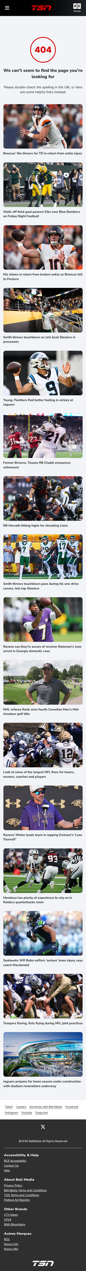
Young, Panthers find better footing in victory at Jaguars (38, 402)
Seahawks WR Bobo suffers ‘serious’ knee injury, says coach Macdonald (43, 962)
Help (7, 1170)
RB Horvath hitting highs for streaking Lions (35, 525)
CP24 (7, 1219)
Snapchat (41, 1112)
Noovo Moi (11, 1249)
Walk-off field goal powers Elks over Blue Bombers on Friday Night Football (41, 214)
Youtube (26, 1112)
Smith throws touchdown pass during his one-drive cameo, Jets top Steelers (41, 586)
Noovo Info (11, 1244)
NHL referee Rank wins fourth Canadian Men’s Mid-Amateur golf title (41, 711)
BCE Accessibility (15, 1160)
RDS (7, 1239)
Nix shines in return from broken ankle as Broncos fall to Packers (42, 276)
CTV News (11, 1214)
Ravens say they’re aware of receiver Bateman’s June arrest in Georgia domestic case (42, 648)
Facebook (71, 1106)
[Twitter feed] (43, 1126)
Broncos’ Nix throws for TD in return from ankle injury (42, 153)
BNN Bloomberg (14, 1224)
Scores (77, 11)
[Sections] (7, 8)
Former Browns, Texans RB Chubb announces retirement (37, 465)
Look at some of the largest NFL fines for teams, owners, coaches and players (38, 774)
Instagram (11, 1112)
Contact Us (11, 1165)
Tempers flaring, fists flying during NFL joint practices (43, 1023)
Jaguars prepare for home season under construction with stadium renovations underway (42, 1083)
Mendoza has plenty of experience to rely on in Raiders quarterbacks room (37, 900)
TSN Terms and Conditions (21, 1195)
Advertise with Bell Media (45, 1106)
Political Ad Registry (17, 1200)
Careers (21, 1106)
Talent (9, 1106)
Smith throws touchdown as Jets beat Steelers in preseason (39, 339)
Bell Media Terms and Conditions (25, 1190)
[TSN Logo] (41, 7)
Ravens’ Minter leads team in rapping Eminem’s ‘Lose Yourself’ (42, 837)
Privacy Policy (13, 1185)
